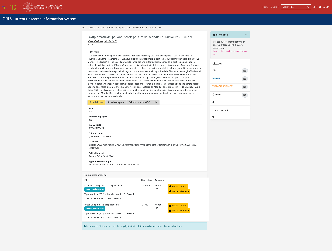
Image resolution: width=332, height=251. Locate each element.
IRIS (84, 27)
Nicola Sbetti (110, 41)
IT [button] (314, 6)
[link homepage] (10, 7)
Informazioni (221, 34)
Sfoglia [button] (274, 6)
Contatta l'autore (180, 191)
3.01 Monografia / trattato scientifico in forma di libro (135, 27)
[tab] (156, 102)
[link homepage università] (42, 7)
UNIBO (92, 27)
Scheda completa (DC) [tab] (140, 102)
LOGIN (326, 6)
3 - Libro (102, 27)
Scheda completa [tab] (116, 102)
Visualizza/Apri (178, 186)
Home (265, 6)
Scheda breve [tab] (96, 102)
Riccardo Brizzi (95, 41)
